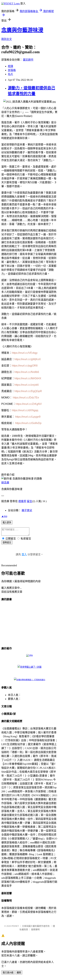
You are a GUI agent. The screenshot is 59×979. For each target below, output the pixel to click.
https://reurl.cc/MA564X (27, 378)
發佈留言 (7, 542)
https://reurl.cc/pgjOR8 (25, 365)
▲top (4, 516)
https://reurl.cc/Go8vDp (28, 423)
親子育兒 (27, 510)
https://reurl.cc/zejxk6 (26, 384)
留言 (29, 501)
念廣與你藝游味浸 (22, 30)
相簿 (10, 66)
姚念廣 (5, 482)
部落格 (12, 70)
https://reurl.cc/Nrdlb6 (26, 372)
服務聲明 (35, 929)
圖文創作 (28, 59)
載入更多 (7, 522)
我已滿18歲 (8, 972)
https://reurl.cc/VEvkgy (25, 352)
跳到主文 (6, 39)
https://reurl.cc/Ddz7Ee (26, 397)
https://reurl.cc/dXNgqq (25, 410)
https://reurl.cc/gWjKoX (27, 359)
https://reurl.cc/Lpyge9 (27, 416)
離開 (19, 972)
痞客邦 (22, 501)
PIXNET (15, 926)
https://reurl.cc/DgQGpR (28, 391)
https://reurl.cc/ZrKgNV (29, 404)
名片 (10, 74)
